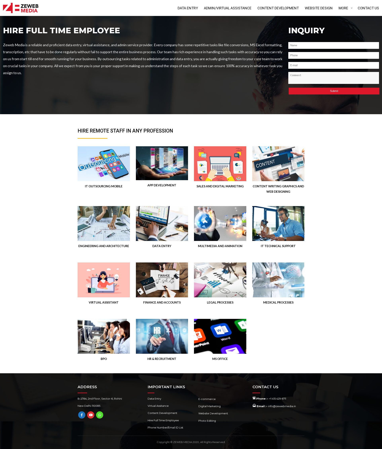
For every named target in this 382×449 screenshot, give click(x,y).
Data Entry (154, 398)
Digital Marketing (209, 406)
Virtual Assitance (158, 405)
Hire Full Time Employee (163, 420)
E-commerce (207, 399)
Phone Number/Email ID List (165, 427)
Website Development (213, 413)
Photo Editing (207, 420)
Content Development (162, 413)
